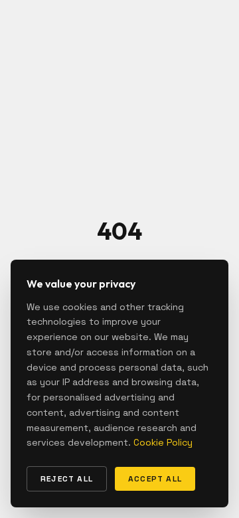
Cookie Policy (163, 442)
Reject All (66, 479)
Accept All (155, 479)
